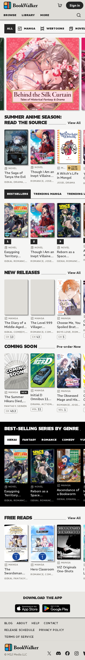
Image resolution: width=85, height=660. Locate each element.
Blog (8, 623)
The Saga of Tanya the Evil (15, 175)
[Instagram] (76, 653)
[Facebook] (67, 653)
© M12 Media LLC (15, 654)
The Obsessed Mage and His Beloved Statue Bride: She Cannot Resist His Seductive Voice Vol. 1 (69, 398)
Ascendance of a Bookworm (68, 492)
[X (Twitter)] (49, 653)
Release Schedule (19, 630)
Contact (51, 623)
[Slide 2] (42, 74)
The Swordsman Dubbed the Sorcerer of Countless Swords (13, 571)
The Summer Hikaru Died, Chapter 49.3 (14, 399)
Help (36, 623)
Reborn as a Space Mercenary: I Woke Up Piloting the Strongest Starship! (66, 254)
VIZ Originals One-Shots (66, 569)
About (22, 623)
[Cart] (59, 5)
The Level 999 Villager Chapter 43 (41, 325)
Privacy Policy (51, 630)
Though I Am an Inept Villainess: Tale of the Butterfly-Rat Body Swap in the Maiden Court (42, 174)
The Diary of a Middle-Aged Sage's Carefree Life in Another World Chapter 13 (15, 325)
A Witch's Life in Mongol (67, 176)
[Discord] (58, 653)
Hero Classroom (42, 569)
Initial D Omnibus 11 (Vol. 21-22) (39, 397)
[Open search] (78, 15)
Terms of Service (19, 636)
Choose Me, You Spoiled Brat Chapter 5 (68, 325)
